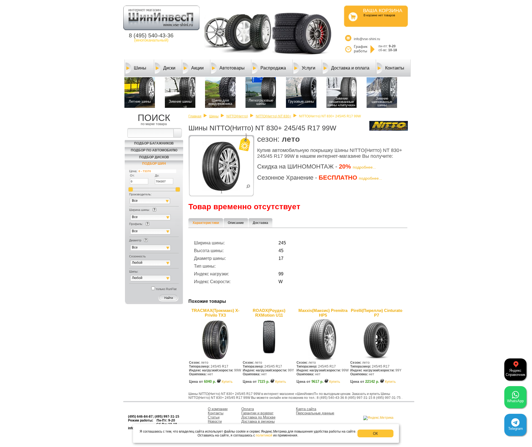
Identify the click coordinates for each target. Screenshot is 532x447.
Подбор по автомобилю (154, 150)
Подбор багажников (154, 143)
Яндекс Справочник (515, 372)
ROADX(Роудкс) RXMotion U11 (269, 312)
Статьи (213, 417)
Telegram (515, 429)
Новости (215, 421)
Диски (169, 68)
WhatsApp (515, 401)
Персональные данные (315, 413)
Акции (197, 68)
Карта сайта (306, 409)
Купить (227, 382)
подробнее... (364, 167)
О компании (217, 409)
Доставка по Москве (258, 417)
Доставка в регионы (258, 421)
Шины (140, 68)
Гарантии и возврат (257, 413)
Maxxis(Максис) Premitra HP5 (322, 312)
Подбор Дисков (154, 157)
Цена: (133, 171)
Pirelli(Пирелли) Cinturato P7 (376, 312)
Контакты (394, 68)
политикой (264, 435)
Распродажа (273, 68)
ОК (375, 434)
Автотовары (232, 68)
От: (132, 175)
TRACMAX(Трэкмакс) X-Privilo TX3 (215, 312)
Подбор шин (154, 164)
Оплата (247, 409)
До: (157, 175)
